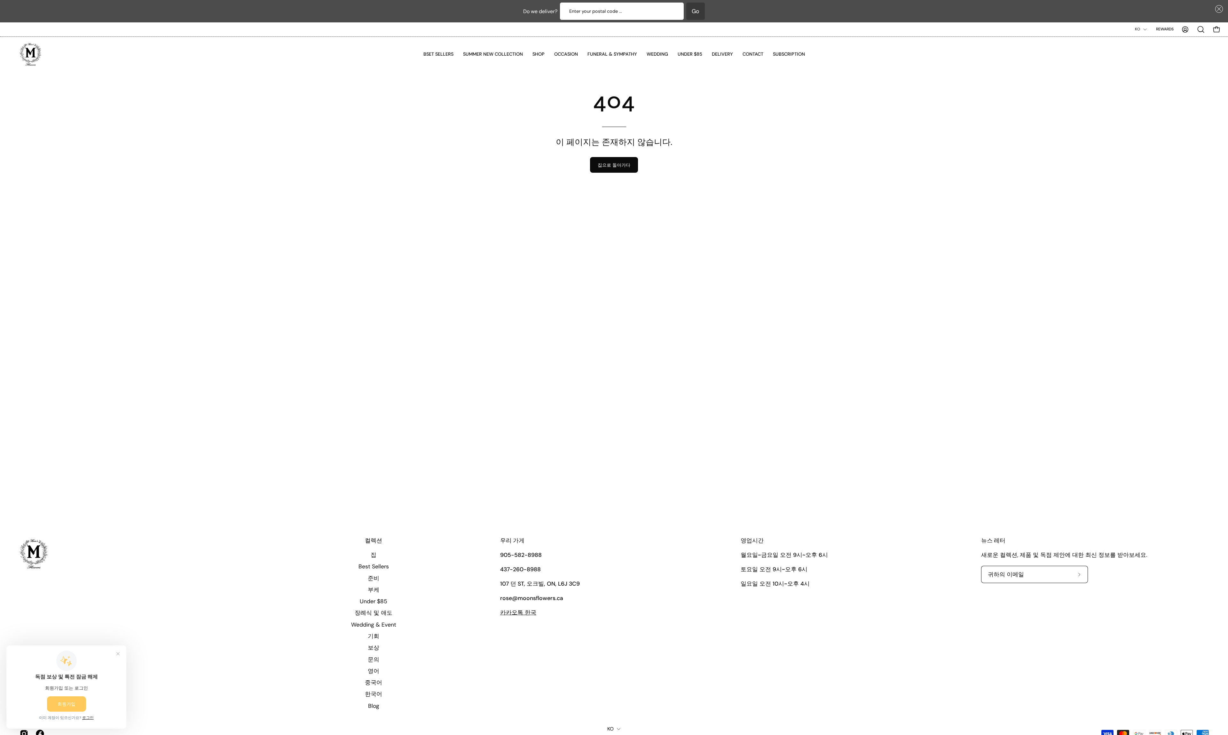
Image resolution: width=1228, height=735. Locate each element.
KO (1137, 29)
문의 (373, 659)
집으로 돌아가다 (614, 165)
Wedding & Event (373, 624)
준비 (373, 577)
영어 (373, 670)
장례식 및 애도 (373, 612)
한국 (518, 612)
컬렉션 (373, 540)
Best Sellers (373, 566)
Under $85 (373, 601)
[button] (1218, 9)
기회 (373, 636)
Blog (373, 705)
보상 (373, 647)
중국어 (373, 682)
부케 (373, 589)
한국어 (373, 694)
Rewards (1165, 29)
